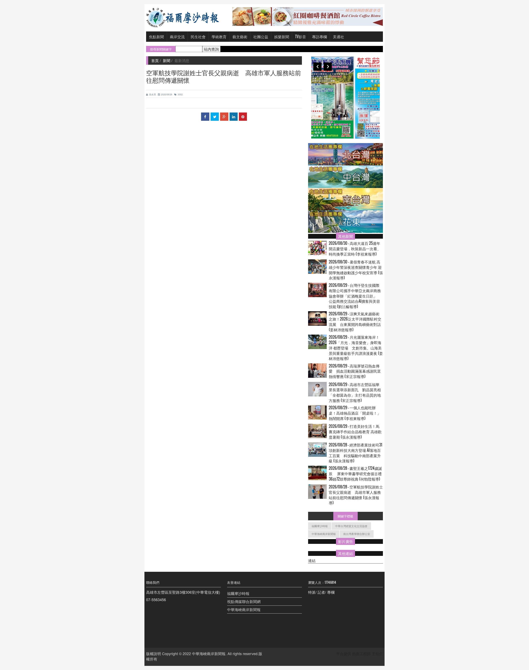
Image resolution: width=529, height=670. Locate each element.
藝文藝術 (239, 36)
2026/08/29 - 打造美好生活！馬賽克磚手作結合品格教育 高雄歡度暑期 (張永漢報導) (355, 431)
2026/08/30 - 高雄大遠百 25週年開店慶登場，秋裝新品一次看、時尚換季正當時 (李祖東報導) (355, 248)
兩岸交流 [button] (177, 36)
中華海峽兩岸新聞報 (324, 534)
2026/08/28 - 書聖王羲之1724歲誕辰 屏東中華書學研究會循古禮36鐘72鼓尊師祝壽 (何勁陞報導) (355, 473)
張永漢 (152, 94)
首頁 (155, 60)
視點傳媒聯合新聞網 (244, 601)
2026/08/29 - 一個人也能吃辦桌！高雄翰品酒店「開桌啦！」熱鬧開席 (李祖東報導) (355, 413)
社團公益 (260, 36)
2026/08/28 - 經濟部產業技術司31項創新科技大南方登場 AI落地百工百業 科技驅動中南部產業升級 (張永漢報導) (355, 452)
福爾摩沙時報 (320, 526)
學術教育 (219, 36)
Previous (317, 66)
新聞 (166, 60)
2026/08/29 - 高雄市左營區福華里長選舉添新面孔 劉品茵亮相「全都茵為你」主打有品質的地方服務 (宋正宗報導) (355, 392)
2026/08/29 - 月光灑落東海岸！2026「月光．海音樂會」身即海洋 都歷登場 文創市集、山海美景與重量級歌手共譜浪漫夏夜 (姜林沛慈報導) (356, 348)
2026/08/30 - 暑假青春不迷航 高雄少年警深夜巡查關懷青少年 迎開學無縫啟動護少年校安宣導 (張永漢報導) (356, 269)
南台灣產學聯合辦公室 (356, 534)
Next (328, 66)
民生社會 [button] (198, 36)
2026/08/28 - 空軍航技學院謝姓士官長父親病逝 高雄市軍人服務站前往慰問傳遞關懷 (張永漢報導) (356, 494)
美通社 (338, 36)
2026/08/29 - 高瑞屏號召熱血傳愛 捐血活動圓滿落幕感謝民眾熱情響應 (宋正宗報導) (355, 371)
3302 (180, 94)
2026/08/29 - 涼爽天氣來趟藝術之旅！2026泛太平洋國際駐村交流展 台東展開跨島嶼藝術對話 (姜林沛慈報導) (355, 321)
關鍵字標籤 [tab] (345, 516)
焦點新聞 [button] (156, 36)
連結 (312, 560)
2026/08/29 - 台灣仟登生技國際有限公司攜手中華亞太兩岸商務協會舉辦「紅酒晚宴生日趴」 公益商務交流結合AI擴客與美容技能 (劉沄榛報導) (355, 296)
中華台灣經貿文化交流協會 (351, 526)
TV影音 (300, 36)
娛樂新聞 (281, 36)
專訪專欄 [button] (319, 36)
